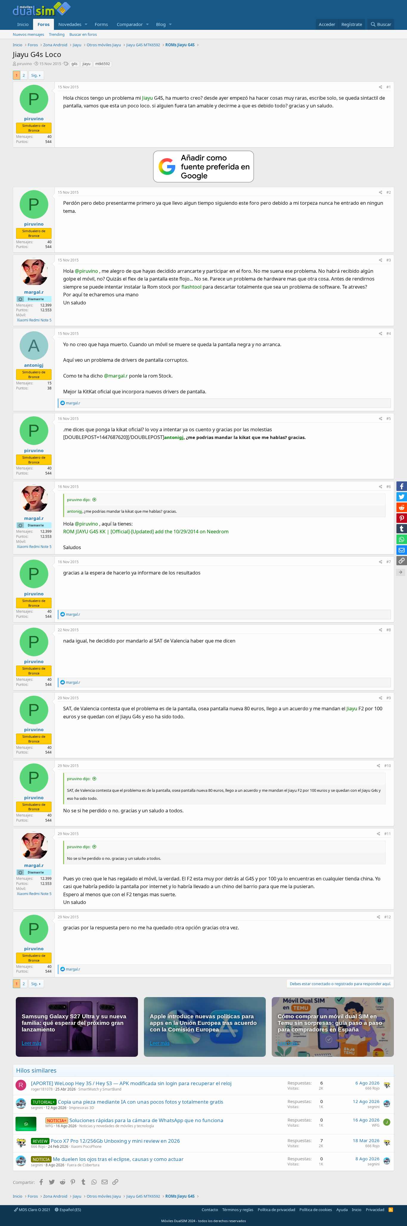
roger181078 (42, 1089)
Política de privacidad (276, 1209)
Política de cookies (315, 1209)
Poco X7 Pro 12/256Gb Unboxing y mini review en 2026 (115, 1140)
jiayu (86, 63)
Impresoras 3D (81, 1107)
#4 (388, 333)
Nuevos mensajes (28, 34)
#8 (388, 629)
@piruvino (86, 270)
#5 (388, 418)
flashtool (191, 286)
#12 (387, 917)
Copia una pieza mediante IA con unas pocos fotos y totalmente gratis (140, 1101)
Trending (57, 34)
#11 (387, 833)
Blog (161, 24)
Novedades (69, 24)
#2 (388, 192)
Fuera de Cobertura (83, 1165)
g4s (74, 63)
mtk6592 (102, 63)
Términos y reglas (237, 1209)
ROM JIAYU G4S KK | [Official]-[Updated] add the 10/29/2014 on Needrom (146, 531)
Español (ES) (70, 1209)
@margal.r (116, 375)
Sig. (34, 75)
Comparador (130, 24)
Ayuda (342, 1209)
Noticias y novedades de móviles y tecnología (116, 1125)
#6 (388, 486)
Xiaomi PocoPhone (86, 1146)
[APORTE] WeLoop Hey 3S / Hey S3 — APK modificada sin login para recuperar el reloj (131, 1083)
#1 (388, 87)
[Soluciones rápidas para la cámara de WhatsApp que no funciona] (25, 1124)
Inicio (23, 24)
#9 (388, 697)
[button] (86, 24)
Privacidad (375, 1209)
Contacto (210, 1209)
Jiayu (147, 97)
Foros (43, 24)
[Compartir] (380, 87)
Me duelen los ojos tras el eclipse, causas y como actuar (118, 1159)
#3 (388, 260)
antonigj (174, 437)
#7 (388, 561)
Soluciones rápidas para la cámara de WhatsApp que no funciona (146, 1120)
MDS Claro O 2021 (34, 1209)
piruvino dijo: (78, 499)
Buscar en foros (83, 34)
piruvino (24, 63)
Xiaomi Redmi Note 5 (34, 320)
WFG (49, 1125)
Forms (101, 24)
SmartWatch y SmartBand (99, 1089)
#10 (387, 765)
